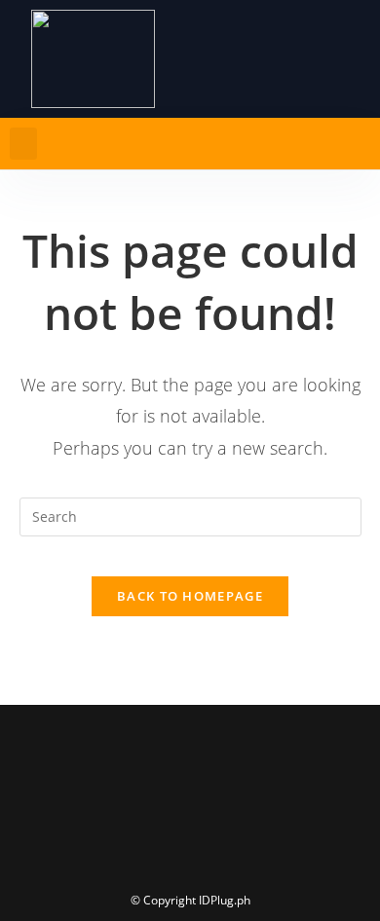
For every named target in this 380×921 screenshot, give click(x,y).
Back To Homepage (190, 596)
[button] (23, 144)
